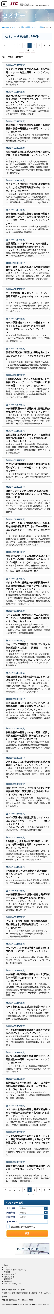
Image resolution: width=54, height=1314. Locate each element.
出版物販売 (8, 1281)
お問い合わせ (9, 1277)
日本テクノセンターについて (15, 1270)
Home (6, 1265)
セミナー (7, 1267)
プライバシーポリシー (12, 1284)
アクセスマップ (10, 1274)
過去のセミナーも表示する (23, 1227)
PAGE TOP (49, 1272)
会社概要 (7, 1272)
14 (27, 50)
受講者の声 (8, 1279)
